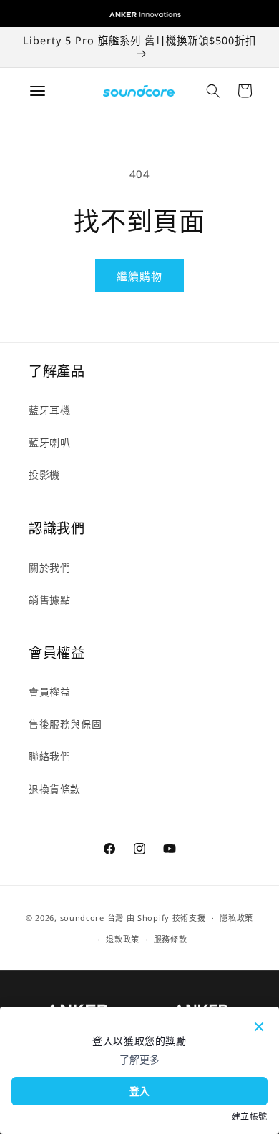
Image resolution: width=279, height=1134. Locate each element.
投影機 (44, 474)
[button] (213, 91)
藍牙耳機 (49, 410)
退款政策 (123, 939)
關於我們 (49, 567)
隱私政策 (236, 917)
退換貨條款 (55, 789)
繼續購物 (139, 276)
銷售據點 (49, 599)
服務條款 (170, 939)
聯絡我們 (49, 756)
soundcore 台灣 (92, 917)
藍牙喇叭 (49, 442)
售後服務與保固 (65, 724)
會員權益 (49, 692)
